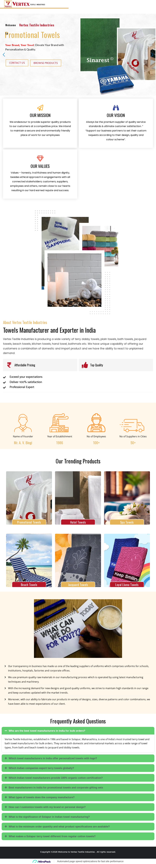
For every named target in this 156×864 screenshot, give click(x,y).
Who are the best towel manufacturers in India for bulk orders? (47, 730)
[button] (78, 731)
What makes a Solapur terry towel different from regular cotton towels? (52, 836)
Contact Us (17, 63)
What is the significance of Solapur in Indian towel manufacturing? (49, 816)
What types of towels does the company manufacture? (41, 797)
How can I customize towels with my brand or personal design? (47, 807)
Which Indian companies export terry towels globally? (41, 768)
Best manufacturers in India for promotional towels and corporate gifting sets (56, 787)
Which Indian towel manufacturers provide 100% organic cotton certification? (56, 777)
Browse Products (46, 63)
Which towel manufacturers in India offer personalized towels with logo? (53, 758)
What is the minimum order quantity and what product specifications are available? (59, 826)
